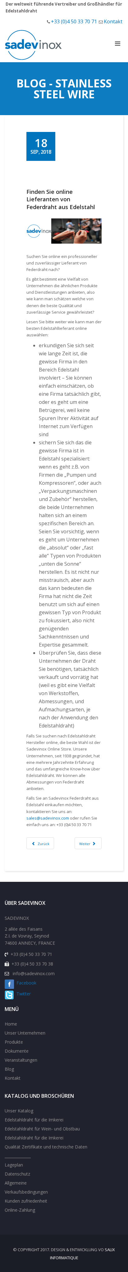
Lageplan (14, 1165)
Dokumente (17, 1051)
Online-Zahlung (20, 1210)
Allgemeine (16, 1183)
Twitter (22, 994)
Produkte (14, 1042)
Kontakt (113, 21)
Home (11, 1024)
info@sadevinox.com (34, 973)
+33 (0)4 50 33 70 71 (74, 21)
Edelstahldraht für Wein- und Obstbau (42, 1129)
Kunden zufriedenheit (26, 1201)
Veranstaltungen (21, 1060)
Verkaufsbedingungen (26, 1192)
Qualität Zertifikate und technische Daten (46, 1147)
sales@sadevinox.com (47, 818)
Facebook (25, 983)
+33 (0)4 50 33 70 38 (32, 964)
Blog (9, 1069)
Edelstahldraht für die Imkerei (34, 1120)
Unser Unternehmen (25, 1033)
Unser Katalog (19, 1111)
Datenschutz (17, 1174)
